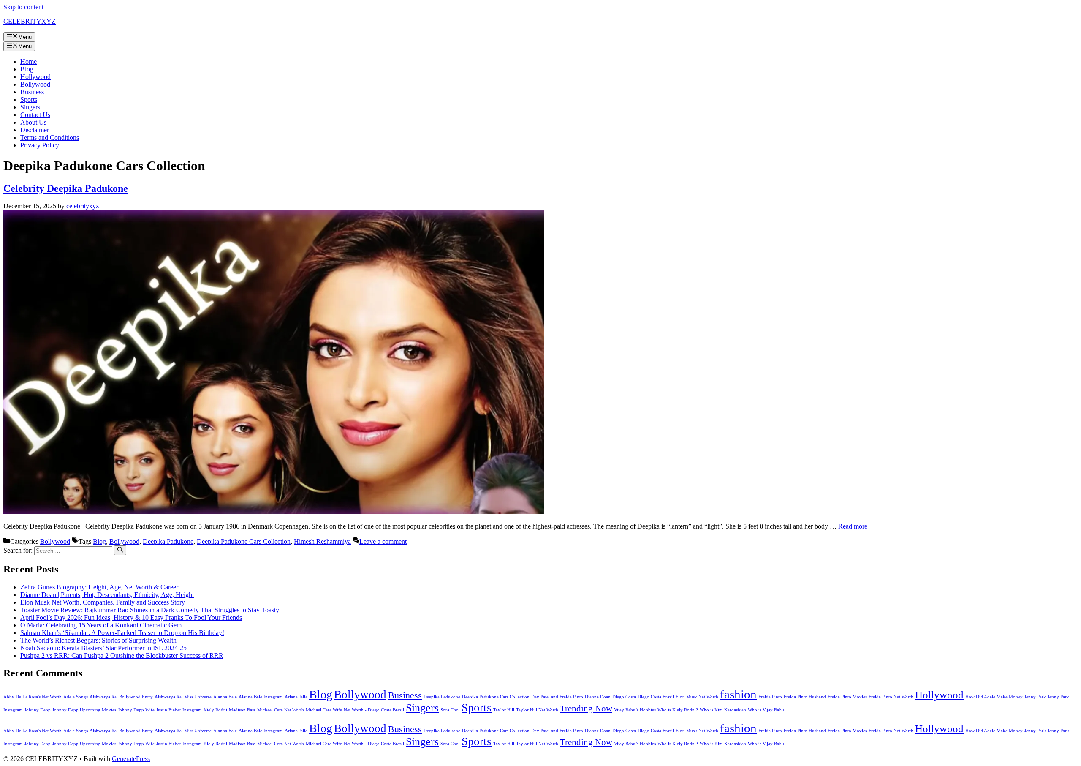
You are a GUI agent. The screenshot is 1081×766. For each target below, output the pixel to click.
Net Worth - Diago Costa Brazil (374, 710)
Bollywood (35, 84)
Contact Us (35, 114)
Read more (852, 526)
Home (28, 61)
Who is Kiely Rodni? (677, 710)
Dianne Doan (598, 697)
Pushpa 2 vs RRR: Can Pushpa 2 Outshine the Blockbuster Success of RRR (121, 655)
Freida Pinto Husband (805, 697)
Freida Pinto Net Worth (891, 697)
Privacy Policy (39, 145)
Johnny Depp (37, 710)
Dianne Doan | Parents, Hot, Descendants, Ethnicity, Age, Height (107, 594)
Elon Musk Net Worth (697, 697)
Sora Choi (450, 710)
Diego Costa (624, 697)
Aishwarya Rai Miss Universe (183, 697)
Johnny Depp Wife (136, 710)
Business (32, 91)
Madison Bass (242, 710)
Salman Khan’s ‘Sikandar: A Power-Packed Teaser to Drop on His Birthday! (122, 632)
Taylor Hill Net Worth (537, 710)
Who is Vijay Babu (766, 710)
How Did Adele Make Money (994, 697)
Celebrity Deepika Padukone (65, 188)
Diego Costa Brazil (656, 697)
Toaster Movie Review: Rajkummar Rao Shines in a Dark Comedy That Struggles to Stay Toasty (149, 609)
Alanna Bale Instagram (261, 697)
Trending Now (586, 708)
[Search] (120, 550)
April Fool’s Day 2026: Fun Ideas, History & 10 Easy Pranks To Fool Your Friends (131, 617)
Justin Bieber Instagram (179, 710)
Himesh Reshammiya (322, 541)
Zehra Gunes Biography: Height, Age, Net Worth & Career (99, 587)
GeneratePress (131, 758)
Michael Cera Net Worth (280, 710)
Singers (30, 107)
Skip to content (23, 7)
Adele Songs (75, 697)
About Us (33, 122)
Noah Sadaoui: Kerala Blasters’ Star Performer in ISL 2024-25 (103, 648)
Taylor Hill (503, 710)
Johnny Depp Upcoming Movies (84, 710)
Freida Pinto (770, 697)
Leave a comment (383, 541)
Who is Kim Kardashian (723, 710)
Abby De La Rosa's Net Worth (32, 697)
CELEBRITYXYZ (29, 21)
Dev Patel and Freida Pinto (557, 697)
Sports (28, 99)
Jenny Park (1035, 697)
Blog (26, 69)
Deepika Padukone (168, 541)
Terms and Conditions (49, 137)
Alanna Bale (225, 697)
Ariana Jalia (296, 697)
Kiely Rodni (215, 710)
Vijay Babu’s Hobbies (635, 710)
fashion (738, 694)
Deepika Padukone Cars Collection (244, 541)
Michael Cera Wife (324, 710)
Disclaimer (34, 130)
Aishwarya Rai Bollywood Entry (121, 697)
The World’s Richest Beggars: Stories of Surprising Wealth (98, 640)
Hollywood (35, 76)
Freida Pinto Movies (847, 697)
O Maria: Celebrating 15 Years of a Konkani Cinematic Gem (101, 625)
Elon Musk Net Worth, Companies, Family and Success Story (102, 602)
